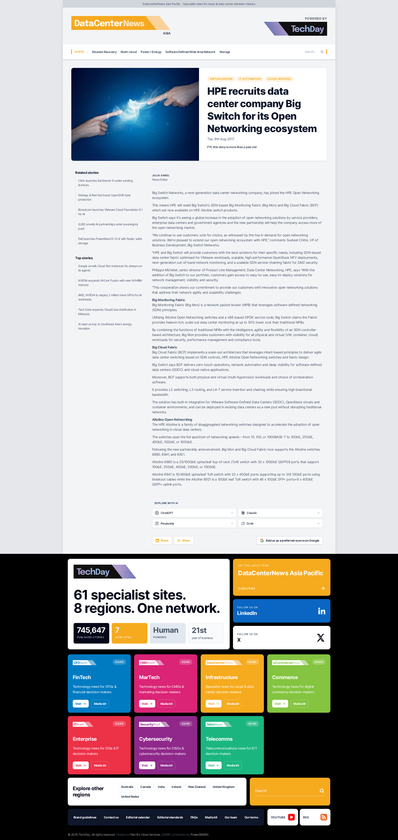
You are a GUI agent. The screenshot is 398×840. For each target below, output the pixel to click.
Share (165, 540)
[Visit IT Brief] (91, 724)
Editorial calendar (138, 817)
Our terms (251, 817)
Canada (145, 786)
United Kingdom (224, 786)
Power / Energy (151, 52)
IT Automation (250, 78)
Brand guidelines (85, 817)
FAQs (194, 817)
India (161, 786)
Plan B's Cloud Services (145, 834)
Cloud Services (279, 78)
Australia (127, 786)
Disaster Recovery (104, 52)
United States (130, 796)
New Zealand (197, 786)
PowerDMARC (200, 834)
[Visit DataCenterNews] (224, 662)
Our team (231, 817)
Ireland (176, 786)
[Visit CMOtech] (157, 662)
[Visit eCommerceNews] (290, 662)
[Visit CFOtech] (91, 662)
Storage (225, 52)
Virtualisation (221, 78)
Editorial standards (170, 817)
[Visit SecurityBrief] (157, 724)
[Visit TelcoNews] (224, 724)
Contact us (111, 817)
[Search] (322, 51)
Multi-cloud (129, 52)
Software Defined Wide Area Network (190, 52)
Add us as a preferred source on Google (292, 540)
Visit (78, 703)
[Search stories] (322, 790)
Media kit (100, 703)
